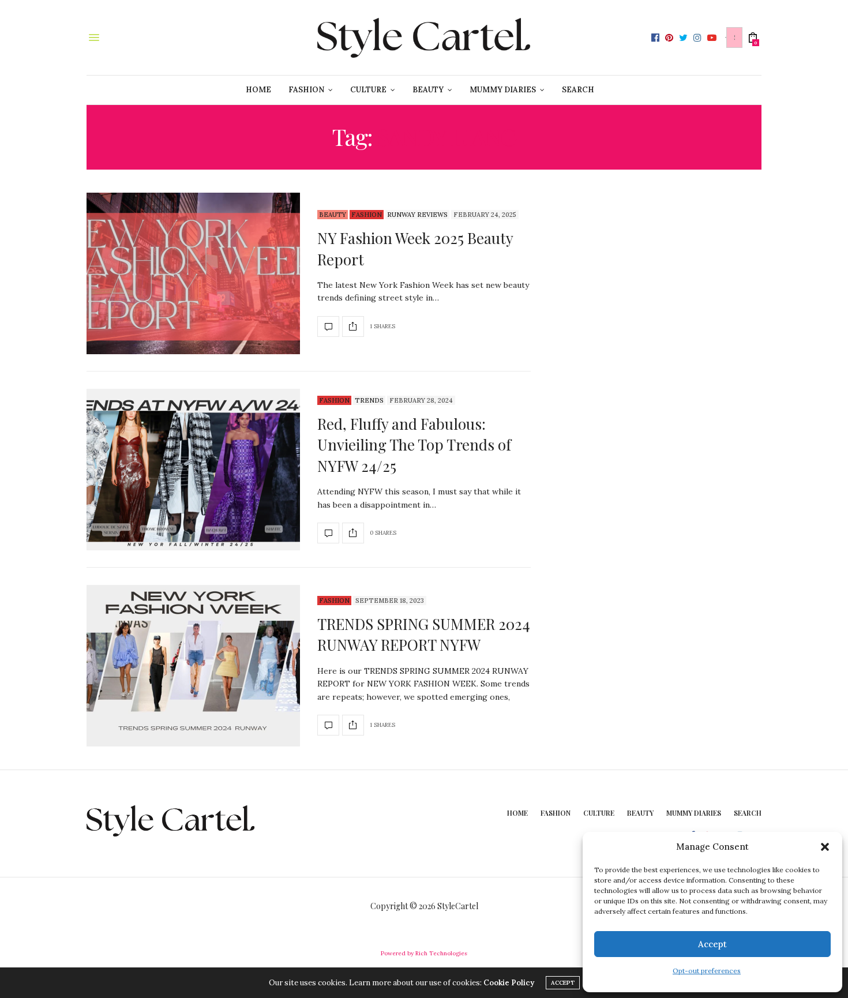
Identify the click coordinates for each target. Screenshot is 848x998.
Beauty (332, 215)
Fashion (366, 215)
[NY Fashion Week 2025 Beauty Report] (193, 273)
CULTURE (368, 90)
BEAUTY (428, 90)
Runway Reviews (417, 215)
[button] (825, 847)
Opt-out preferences (707, 970)
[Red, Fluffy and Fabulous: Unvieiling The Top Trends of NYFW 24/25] (193, 469)
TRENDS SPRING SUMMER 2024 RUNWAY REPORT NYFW (423, 634)
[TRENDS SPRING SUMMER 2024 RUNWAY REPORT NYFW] (193, 665)
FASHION (306, 90)
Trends (369, 400)
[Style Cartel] (424, 37)
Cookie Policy (508, 983)
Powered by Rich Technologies (424, 953)
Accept (712, 944)
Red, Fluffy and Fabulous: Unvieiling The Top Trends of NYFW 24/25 (414, 445)
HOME (258, 90)
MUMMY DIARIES (503, 90)
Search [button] (578, 90)
